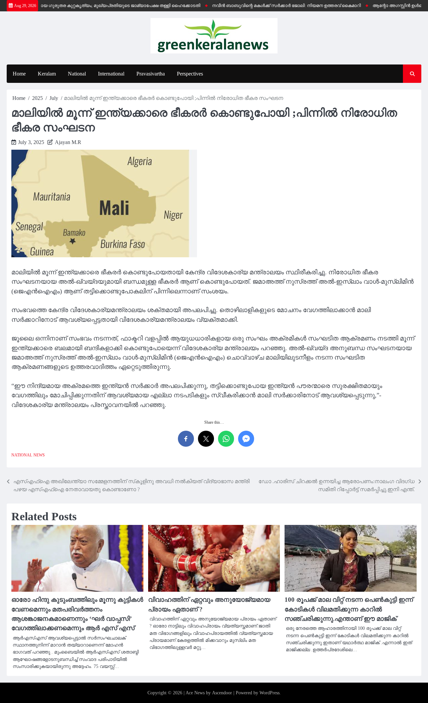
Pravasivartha (150, 74)
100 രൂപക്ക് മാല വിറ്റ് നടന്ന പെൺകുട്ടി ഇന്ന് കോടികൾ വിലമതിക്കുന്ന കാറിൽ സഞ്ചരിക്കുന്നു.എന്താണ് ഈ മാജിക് (349, 609)
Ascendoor (222, 692)
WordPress (269, 692)
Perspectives (190, 74)
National (77, 74)
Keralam (47, 74)
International (111, 74)
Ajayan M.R (68, 142)
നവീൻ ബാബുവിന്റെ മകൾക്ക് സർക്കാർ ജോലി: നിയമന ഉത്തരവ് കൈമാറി (277, 5)
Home (19, 74)
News (39, 455)
